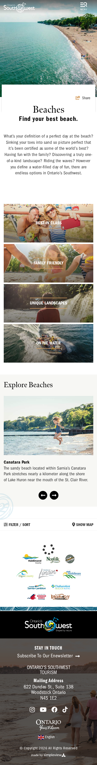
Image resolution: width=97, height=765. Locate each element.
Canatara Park (16, 462)
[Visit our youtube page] (43, 710)
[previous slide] (43, 495)
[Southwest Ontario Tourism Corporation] (19, 7)
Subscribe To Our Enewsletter (45, 656)
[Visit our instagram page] (32, 710)
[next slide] (54, 495)
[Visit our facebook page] (54, 710)
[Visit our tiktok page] (65, 710)
